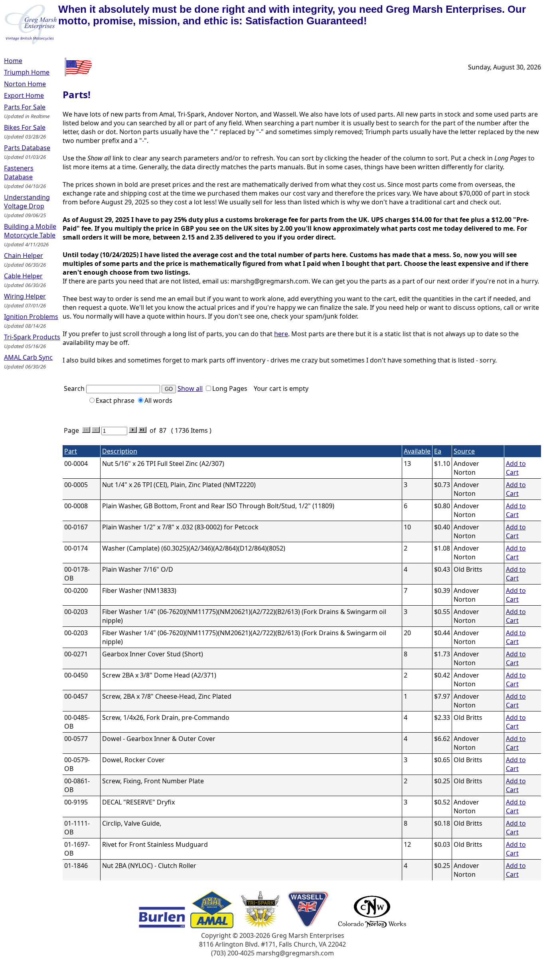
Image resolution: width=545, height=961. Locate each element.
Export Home (24, 95)
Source (464, 451)
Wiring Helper (25, 296)
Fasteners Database (19, 172)
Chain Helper (23, 255)
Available (417, 451)
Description (119, 451)
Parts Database (27, 147)
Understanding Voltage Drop (27, 201)
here (281, 333)
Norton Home (25, 83)
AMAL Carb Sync (28, 357)
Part (70, 451)
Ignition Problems (31, 316)
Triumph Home (26, 72)
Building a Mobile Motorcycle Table (30, 231)
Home (13, 60)
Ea (437, 451)
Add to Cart (516, 468)
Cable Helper (23, 275)
